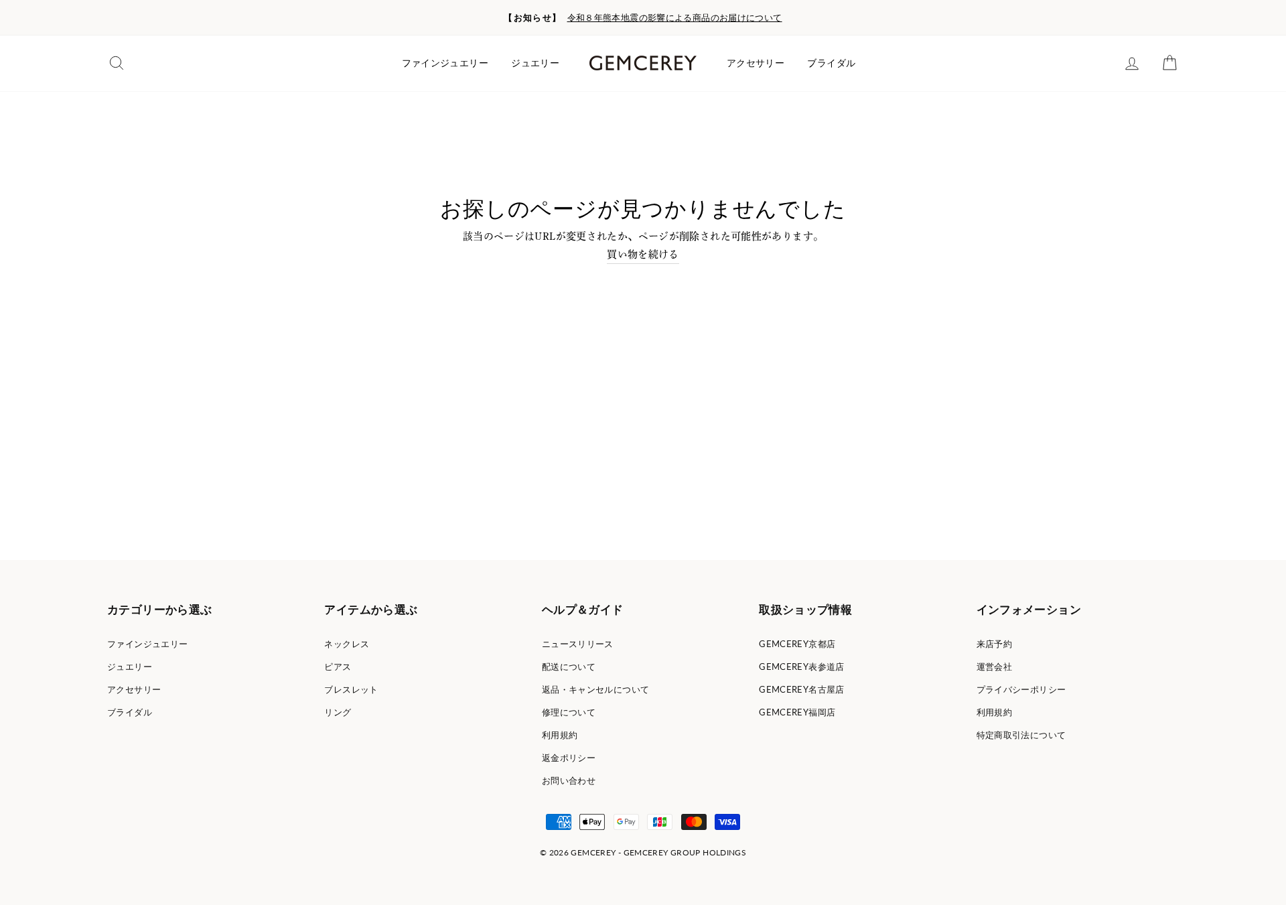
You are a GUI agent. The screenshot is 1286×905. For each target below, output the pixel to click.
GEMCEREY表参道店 (802, 666)
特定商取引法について (1021, 734)
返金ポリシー (568, 757)
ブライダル (831, 63)
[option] (643, 17)
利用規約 (560, 734)
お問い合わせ (568, 780)
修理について (568, 712)
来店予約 (995, 643)
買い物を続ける (643, 254)
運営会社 (995, 666)
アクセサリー (755, 63)
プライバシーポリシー (1021, 689)
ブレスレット (351, 689)
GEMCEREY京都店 (797, 643)
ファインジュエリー (445, 63)
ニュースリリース (578, 643)
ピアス (337, 666)
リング (337, 712)
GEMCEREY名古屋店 (802, 689)
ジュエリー (535, 63)
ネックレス (346, 643)
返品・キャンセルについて (596, 689)
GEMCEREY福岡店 (797, 712)
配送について (568, 666)
